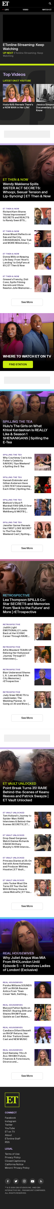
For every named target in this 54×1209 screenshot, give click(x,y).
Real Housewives (18, 953)
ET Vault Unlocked (19, 783)
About (8, 1135)
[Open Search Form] (50, 3)
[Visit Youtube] (32, 1181)
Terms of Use (12, 1154)
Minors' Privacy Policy (17, 1168)
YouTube (10, 1128)
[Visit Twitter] (16, 1181)
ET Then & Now (15, 179)
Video (25, 9)
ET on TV (10, 1132)
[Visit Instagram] (24, 1181)
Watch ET (47, 9)
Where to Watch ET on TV (27, 356)
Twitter (9, 1125)
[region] (27, 28)
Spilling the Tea (17, 421)
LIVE (7, 9)
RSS (7, 1142)
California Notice (14, 1164)
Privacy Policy (13, 1157)
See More (27, 302)
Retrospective (16, 595)
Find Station (18, 364)
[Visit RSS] (41, 1181)
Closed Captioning (15, 1161)
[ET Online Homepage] (6, 3)
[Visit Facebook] (8, 1181)
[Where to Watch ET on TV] (27, 342)
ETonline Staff (12, 1138)
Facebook (10, 1118)
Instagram (10, 1121)
